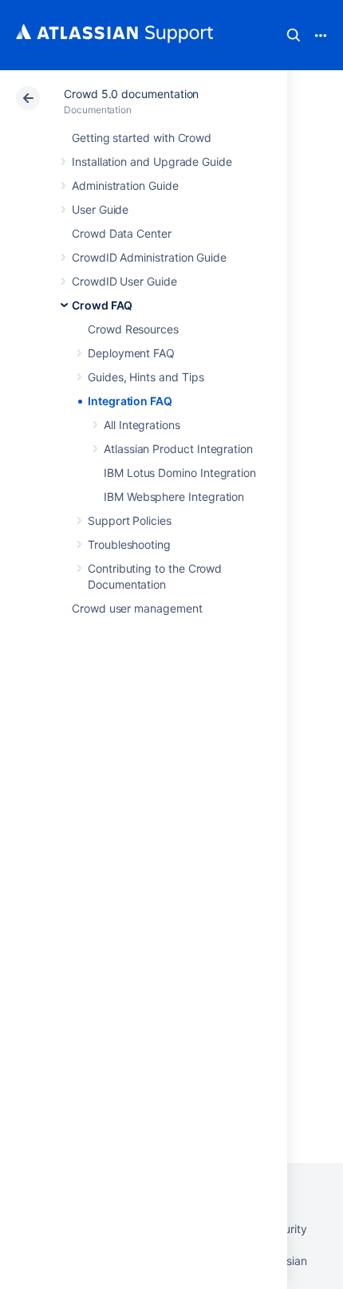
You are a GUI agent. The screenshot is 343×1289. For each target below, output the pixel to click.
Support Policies (130, 520)
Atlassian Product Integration (178, 448)
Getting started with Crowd (141, 137)
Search (293, 35)
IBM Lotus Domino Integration (180, 472)
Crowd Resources (133, 329)
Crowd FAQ (102, 305)
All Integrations (142, 425)
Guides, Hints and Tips (145, 377)
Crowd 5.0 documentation (131, 94)
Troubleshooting (129, 544)
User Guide (100, 209)
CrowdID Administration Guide (149, 257)
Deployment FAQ (131, 353)
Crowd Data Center (122, 233)
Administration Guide (125, 185)
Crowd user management (137, 608)
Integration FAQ (130, 401)
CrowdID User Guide (124, 281)
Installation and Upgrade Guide (152, 161)
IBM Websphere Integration (174, 496)
